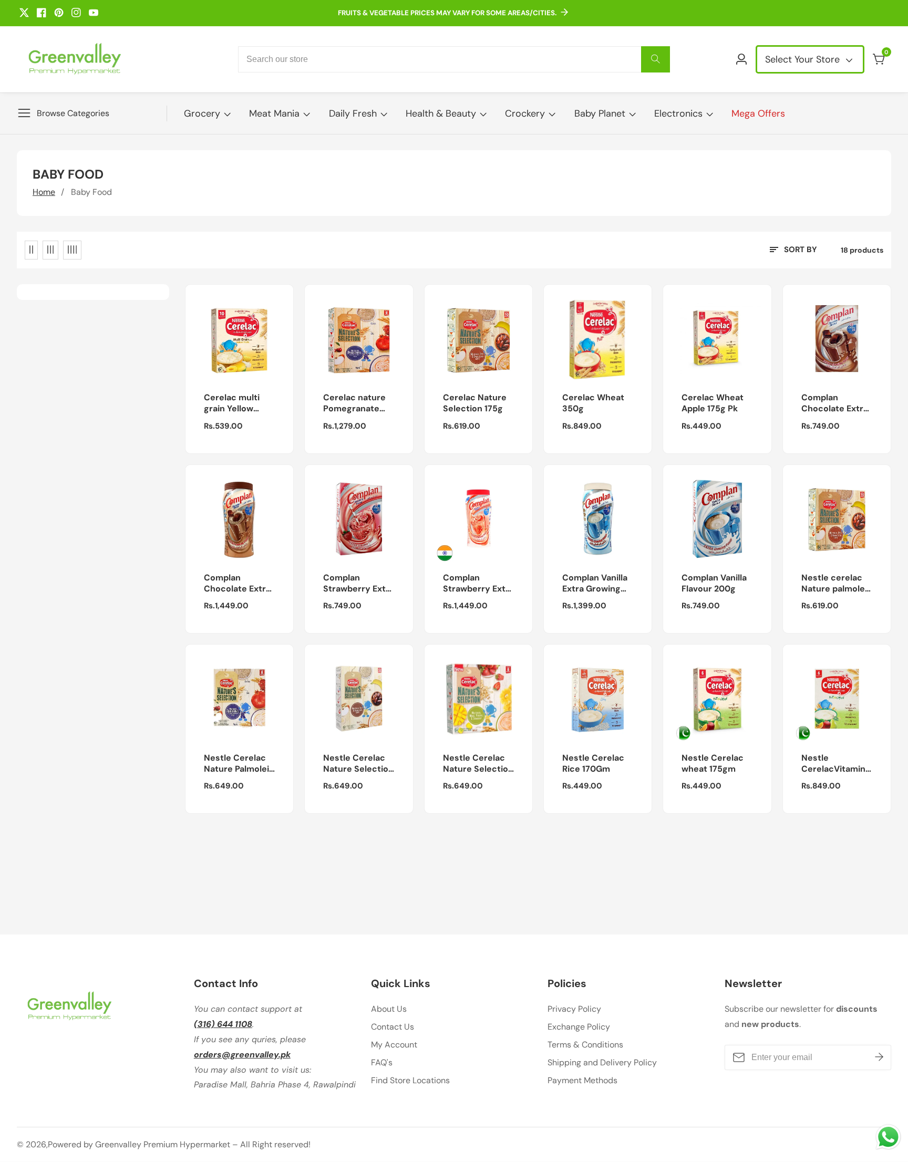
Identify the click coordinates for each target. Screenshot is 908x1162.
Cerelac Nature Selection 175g (475, 403)
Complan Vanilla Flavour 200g (714, 583)
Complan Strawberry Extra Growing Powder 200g (358, 584)
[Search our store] (655, 59)
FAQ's (382, 1062)
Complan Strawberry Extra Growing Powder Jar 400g (478, 584)
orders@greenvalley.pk (242, 1054)
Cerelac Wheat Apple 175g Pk (713, 403)
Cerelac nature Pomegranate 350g (354, 403)
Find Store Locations (410, 1080)
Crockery (525, 113)
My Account (394, 1044)
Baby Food (91, 192)
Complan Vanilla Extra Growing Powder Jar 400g (597, 584)
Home (44, 192)
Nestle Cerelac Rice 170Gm (593, 763)
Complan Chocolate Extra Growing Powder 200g (835, 403)
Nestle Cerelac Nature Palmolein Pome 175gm (239, 764)
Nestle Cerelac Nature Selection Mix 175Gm (478, 764)
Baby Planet (599, 113)
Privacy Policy (574, 1008)
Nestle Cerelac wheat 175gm (713, 763)
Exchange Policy (579, 1026)
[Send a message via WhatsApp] (888, 1137)
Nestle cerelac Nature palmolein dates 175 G (836, 584)
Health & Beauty (441, 113)
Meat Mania (274, 113)
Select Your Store (803, 59)
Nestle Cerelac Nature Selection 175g (358, 764)
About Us (389, 1008)
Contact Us (392, 1026)
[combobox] (454, 59)
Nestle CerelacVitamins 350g (835, 764)
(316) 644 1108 (223, 1024)
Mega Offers (758, 113)
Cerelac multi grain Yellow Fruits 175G (232, 403)
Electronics (678, 113)
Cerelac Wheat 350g (593, 403)
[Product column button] (31, 250)
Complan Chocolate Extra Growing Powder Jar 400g (238, 584)
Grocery (202, 113)
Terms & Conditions (585, 1044)
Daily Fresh (353, 113)
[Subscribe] (879, 1057)
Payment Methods (582, 1080)
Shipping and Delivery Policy (602, 1062)
